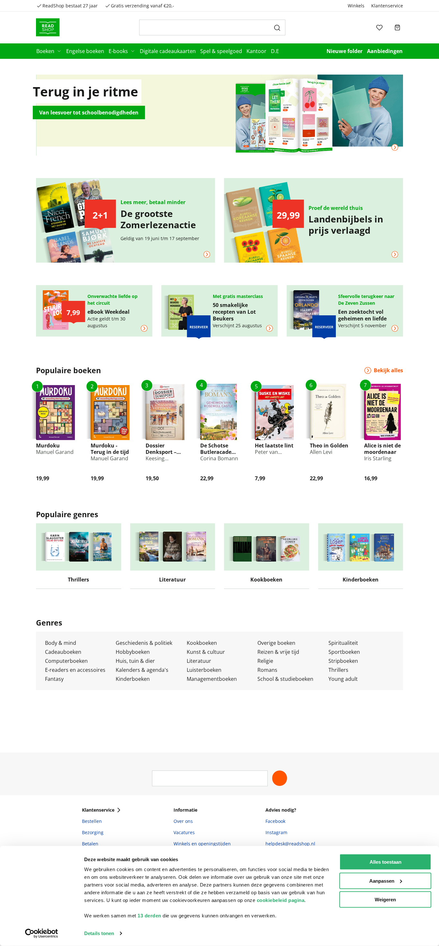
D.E (275, 51)
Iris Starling (377, 458)
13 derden (149, 915)
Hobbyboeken (133, 652)
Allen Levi (321, 451)
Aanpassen (381, 880)
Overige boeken (276, 643)
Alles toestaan (385, 862)
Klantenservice (387, 6)
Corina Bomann (219, 458)
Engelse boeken (85, 51)
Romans (267, 670)
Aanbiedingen (385, 51)
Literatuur (199, 661)
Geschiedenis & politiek (144, 643)
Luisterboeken (204, 670)
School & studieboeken (285, 679)
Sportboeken (344, 652)
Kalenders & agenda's (142, 670)
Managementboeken (212, 679)
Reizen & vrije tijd (278, 652)
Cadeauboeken (63, 652)
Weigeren (385, 899)
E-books (118, 51)
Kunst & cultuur (206, 652)
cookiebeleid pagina (281, 900)
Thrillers (338, 670)
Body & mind (60, 643)
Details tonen (99, 933)
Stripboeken (343, 661)
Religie (265, 661)
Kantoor (256, 51)
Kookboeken (202, 643)
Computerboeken (66, 661)
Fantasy (54, 679)
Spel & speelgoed (221, 51)
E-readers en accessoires (75, 670)
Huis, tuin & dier (135, 661)
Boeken (45, 51)
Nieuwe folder (345, 51)
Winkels (356, 6)
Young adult (343, 679)
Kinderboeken (133, 679)
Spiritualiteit (343, 643)
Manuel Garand (55, 451)
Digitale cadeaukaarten (168, 51)
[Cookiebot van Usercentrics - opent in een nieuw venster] (41, 933)
